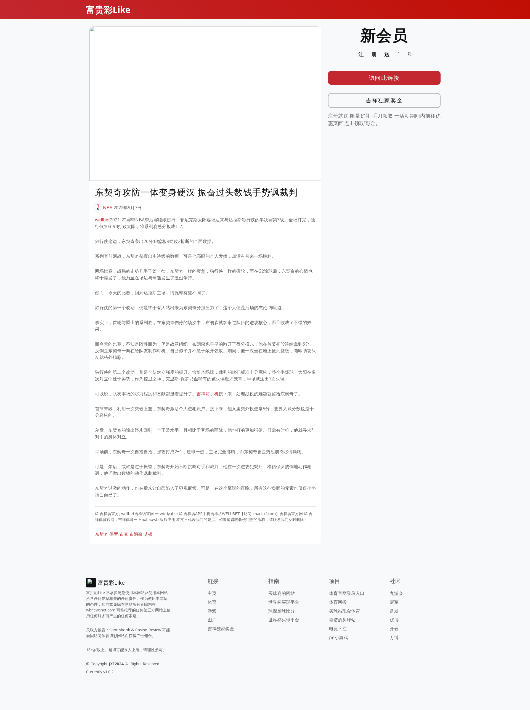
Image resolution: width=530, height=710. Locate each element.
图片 (212, 620)
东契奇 (101, 534)
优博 (394, 620)
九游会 (396, 593)
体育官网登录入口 (346, 593)
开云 (394, 629)
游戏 (212, 611)
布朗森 (135, 534)
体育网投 (338, 602)
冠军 (394, 602)
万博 (394, 637)
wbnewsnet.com (100, 610)
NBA (107, 208)
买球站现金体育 (344, 611)
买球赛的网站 (281, 593)
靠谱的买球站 (342, 620)
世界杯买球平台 (283, 602)
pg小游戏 (338, 637)
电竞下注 (338, 629)
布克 (123, 534)
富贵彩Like (108, 9)
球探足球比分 (281, 611)
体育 (212, 602)
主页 (212, 593)
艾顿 (148, 534)
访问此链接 (384, 77)
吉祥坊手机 (208, 394)
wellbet (102, 220)
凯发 (394, 611)
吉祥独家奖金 (384, 100)
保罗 (113, 534)
